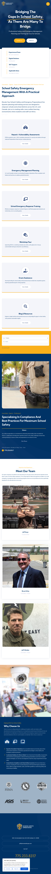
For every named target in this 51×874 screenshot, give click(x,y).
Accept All (24, 868)
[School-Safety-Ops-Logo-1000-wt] (7, 1)
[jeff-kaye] (25, 486)
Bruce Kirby (25, 591)
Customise (8, 868)
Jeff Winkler (25, 650)
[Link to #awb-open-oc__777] (48, 4)
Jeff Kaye (25, 532)
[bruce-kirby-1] (25, 545)
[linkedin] (24, 536)
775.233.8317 (25, 856)
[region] (16, 865)
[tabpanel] (24, 435)
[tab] (24, 430)
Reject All (16, 868)
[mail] (27, 536)
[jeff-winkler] (25, 604)
